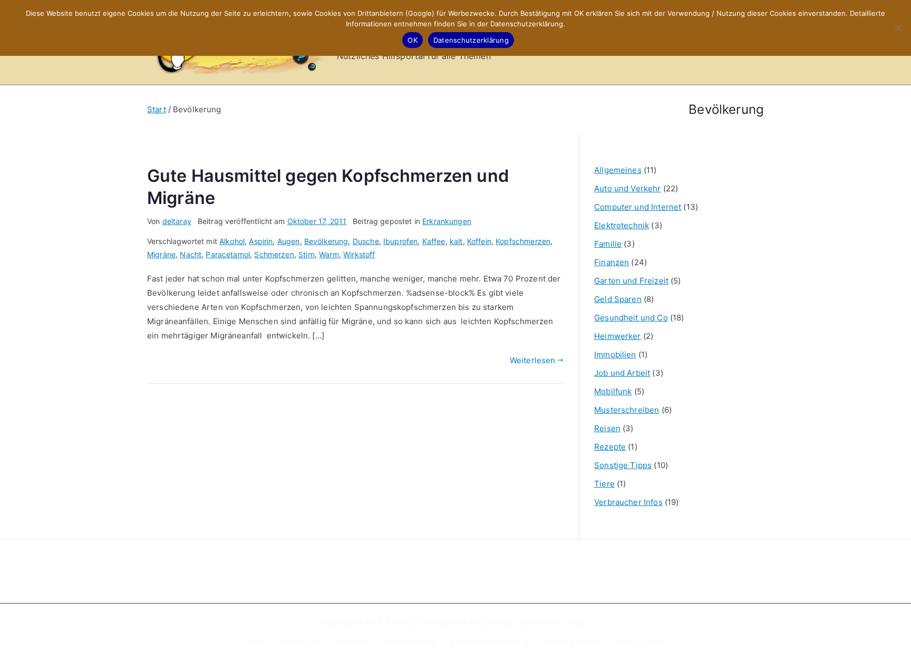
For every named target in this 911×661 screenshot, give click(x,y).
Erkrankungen (446, 221)
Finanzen (611, 262)
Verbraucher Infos (628, 502)
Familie (608, 244)
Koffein (479, 241)
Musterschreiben (626, 410)
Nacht (190, 254)
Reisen (607, 428)
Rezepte (610, 447)
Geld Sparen (618, 299)
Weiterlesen (533, 360)
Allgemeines (618, 170)
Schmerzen (274, 254)
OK (413, 40)
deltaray (176, 221)
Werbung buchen (572, 641)
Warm (329, 254)
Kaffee (433, 241)
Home (256, 641)
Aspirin (261, 241)
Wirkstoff (359, 254)
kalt (456, 241)
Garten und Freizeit (631, 281)
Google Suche (640, 641)
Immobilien (615, 354)
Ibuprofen (400, 241)
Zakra (525, 622)
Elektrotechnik (621, 225)
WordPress (571, 622)
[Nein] (898, 28)
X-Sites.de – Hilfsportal (425, 622)
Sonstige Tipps (623, 465)
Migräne (161, 254)
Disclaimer (351, 641)
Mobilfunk (613, 391)
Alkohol (232, 241)
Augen (288, 241)
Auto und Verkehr (627, 188)
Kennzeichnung (410, 641)
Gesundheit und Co (631, 318)
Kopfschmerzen (523, 241)
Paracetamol (228, 254)
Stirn (306, 254)
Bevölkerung (326, 241)
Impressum (299, 641)
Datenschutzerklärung (489, 641)
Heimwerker (617, 336)
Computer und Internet (637, 207)
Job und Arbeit (622, 373)
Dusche (366, 241)
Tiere (604, 484)
